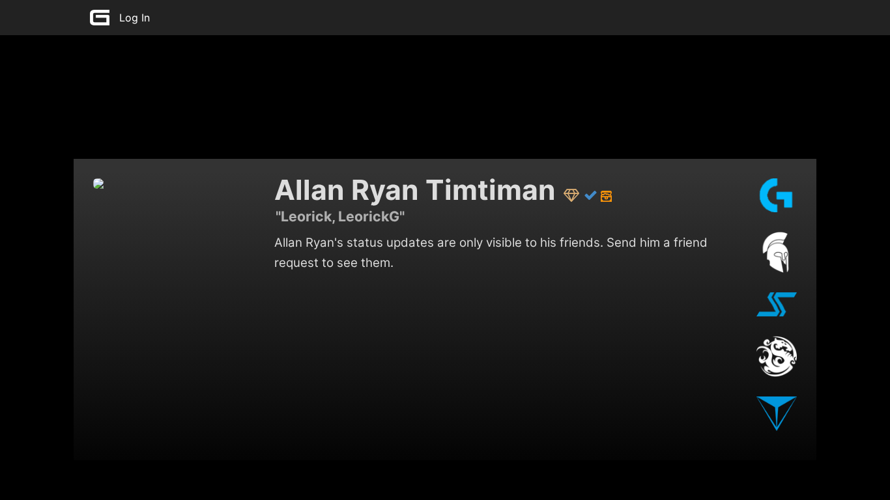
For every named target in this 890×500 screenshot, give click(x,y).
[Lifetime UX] (572, 194)
